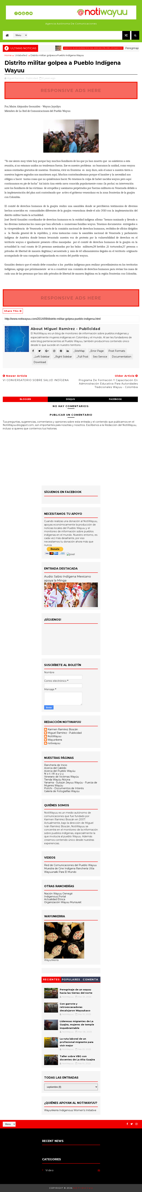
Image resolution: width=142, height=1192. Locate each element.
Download (40, 362)
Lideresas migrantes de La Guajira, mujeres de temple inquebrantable (77, 1024)
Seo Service (100, 356)
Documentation (121, 356)
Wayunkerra (55, 739)
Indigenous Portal (55, 896)
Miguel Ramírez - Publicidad (65, 732)
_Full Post (82, 356)
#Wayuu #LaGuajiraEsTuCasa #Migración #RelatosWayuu (80, 48)
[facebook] (127, 1124)
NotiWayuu (54, 736)
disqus (70, 399)
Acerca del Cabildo (55, 768)
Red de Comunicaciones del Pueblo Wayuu (70, 865)
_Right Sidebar (63, 356)
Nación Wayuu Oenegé (58, 893)
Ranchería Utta (85, 868)
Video (50, 1170)
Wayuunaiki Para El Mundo (60, 871)
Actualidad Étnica (54, 899)
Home (8, 55)
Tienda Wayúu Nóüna (57, 779)
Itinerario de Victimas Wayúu (61, 776)
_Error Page (96, 350)
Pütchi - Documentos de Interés (64, 788)
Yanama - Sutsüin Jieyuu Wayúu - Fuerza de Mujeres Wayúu (70, 784)
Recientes (51, 979)
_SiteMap (79, 350)
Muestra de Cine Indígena (60, 868)
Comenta (90, 979)
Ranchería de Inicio (55, 765)
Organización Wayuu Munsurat (62, 902)
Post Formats (116, 350)
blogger (25, 399)
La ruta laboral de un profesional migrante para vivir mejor (76, 1042)
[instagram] (136, 1124)
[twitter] (132, 1124)
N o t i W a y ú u (54, 773)
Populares (71, 979)
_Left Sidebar (42, 356)
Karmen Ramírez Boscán (63, 729)
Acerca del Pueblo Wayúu (59, 770)
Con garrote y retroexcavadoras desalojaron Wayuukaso (75, 1007)
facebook (115, 399)
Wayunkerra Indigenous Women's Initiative (70, 1110)
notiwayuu (54, 743)
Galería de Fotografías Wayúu (61, 791)
